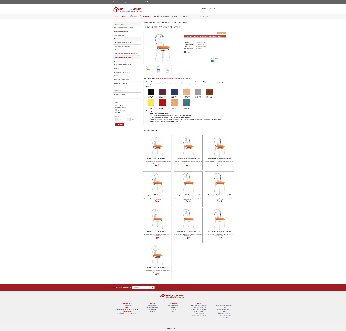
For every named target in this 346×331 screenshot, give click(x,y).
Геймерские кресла (121, 50)
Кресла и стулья (119, 39)
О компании (165, 16)
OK (152, 287)
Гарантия (152, 311)
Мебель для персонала (199, 307)
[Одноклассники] (214, 61)
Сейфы (116, 76)
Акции (173, 311)
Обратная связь (173, 305)
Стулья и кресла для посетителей (126, 53)
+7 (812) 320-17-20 (209, 8)
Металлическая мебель (122, 72)
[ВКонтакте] (212, 61)
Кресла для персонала (122, 46)
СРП (118, 112)
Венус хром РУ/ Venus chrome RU (157, 159)
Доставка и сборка (152, 307)
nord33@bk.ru (127, 305)
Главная (146, 22)
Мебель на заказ (119, 95)
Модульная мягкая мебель (123, 65)
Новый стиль (121, 110)
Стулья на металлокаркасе (124, 57)
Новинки (155, 16)
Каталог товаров (118, 16)
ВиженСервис (121, 107)
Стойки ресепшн (119, 35)
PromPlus (120, 105)
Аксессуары (118, 90)
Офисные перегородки (121, 79)
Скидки (134, 16)
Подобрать (120, 124)
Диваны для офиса (120, 61)
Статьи (174, 16)
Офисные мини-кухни (121, 87)
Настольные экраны (120, 83)
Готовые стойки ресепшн (198, 309)
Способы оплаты (152, 305)
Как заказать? (152, 309)
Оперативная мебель (121, 31)
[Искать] (231, 16)
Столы (116, 68)
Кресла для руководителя (123, 42)
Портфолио (145, 16)
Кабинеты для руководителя (123, 28)
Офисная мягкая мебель (198, 315)
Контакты (183, 16)
